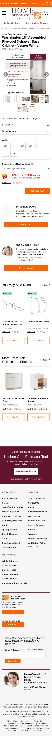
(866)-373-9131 (36, 479)
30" (13, 154)
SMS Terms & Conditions (36, 547)
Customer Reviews (37, 511)
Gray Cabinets (9, 565)
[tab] (26, 125)
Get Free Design (26, 268)
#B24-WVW (37, 405)
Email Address (24, 650)
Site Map (25, 731)
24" (38, 146)
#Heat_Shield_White (40, 328)
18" (22, 146)
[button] (46, 13)
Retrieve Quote (9, 498)
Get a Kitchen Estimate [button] (37, 23)
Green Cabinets (9, 578)
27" (5, 154)
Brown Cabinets (10, 574)
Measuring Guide (10, 511)
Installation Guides (11, 516)
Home (4, 29)
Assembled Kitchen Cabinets (22, 29)
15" (13, 146)
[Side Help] (32, 164)
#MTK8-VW (12, 328)
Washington (44, 29)
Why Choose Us (35, 516)
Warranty (32, 534)
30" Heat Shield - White (38, 322)
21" (30, 146)
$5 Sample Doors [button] (12, 23)
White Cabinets (9, 561)
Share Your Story (36, 520)
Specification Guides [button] (12, 507)
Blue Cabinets (9, 570)
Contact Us (33, 503)
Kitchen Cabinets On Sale (14, 583)
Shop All (26, 362)
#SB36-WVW (12, 405)
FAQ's (31, 507)
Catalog (6, 503)
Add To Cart (37, 191)
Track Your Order (36, 498)
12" (5, 146)
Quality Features (10, 529)
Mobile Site (38, 731)
